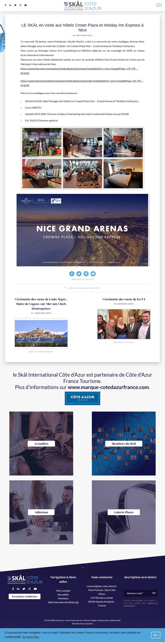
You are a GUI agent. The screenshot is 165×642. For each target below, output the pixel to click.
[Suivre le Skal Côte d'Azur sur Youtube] (25, 5)
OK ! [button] (155, 635)
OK (154, 592)
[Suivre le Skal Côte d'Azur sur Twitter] (15, 5)
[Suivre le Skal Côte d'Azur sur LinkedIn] (10, 5)
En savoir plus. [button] (30, 637)
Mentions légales (90, 620)
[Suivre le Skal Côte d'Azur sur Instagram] (20, 5)
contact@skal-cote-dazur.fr (102, 586)
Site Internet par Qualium (82, 623)
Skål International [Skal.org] (63, 602)
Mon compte (63, 590)
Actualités (63, 594)
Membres (63, 598)
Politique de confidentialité (109, 620)
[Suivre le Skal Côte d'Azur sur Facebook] (5, 5)
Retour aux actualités (84, 288)
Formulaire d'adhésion (24, 596)
